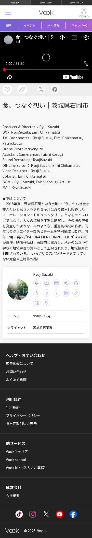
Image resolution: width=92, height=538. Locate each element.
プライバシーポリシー (23, 415)
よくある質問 (16, 379)
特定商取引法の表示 (21, 423)
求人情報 (53, 25)
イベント (30, 25)
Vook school (46, 2)
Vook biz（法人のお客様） (27, 467)
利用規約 (13, 407)
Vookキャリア (77, 2)
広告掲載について (19, 363)
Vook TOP (15, 2)
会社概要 (13, 495)
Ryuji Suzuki (43, 274)
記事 (9, 25)
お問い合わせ (16, 371)
